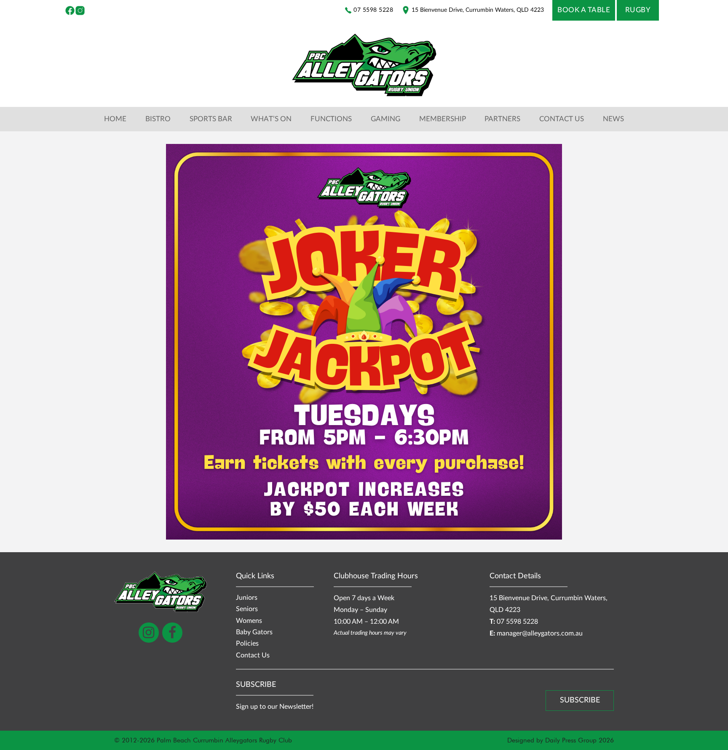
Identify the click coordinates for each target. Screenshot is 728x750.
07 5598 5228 (517, 622)
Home (115, 119)
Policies (247, 644)
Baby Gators (254, 632)
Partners (502, 119)
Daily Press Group (571, 740)
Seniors (247, 609)
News (613, 119)
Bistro (158, 119)
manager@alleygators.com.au (540, 633)
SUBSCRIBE (580, 700)
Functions (331, 119)
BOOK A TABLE (583, 10)
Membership (442, 119)
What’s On (271, 119)
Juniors (246, 598)
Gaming (385, 119)
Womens (249, 621)
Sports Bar (211, 119)
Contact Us (561, 119)
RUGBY (638, 10)
